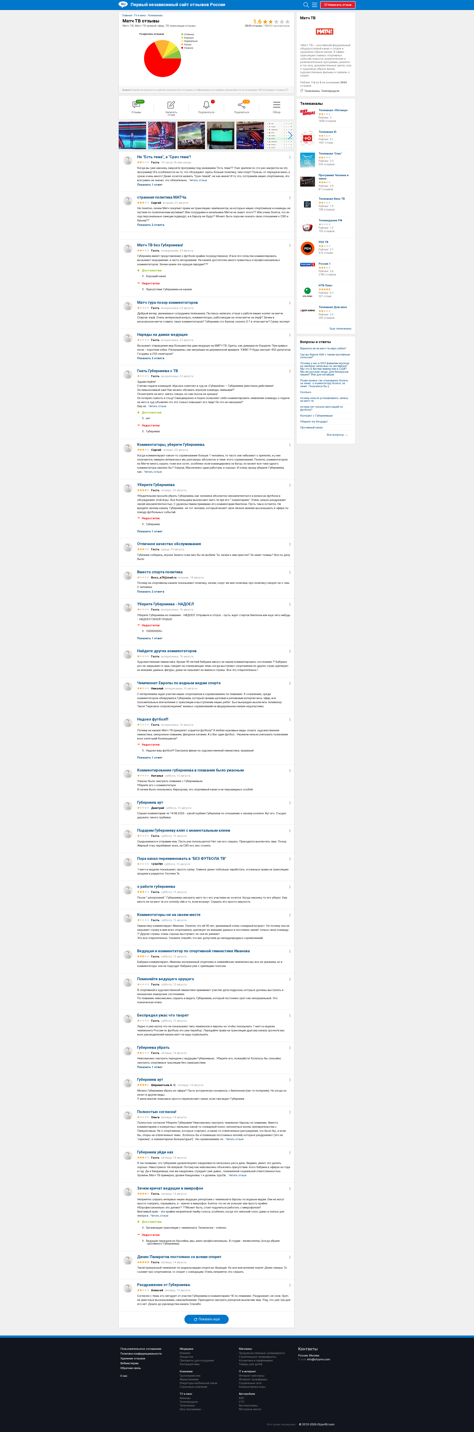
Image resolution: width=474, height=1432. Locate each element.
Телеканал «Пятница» (333, 110)
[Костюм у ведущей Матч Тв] (162, 135)
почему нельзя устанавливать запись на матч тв (324, 399)
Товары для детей (250, 1364)
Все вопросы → (337, 434)
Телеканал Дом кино (333, 307)
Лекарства (186, 1356)
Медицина (186, 1348)
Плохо (187, 44)
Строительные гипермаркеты (257, 1356)
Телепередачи (330, 91)
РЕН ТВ (323, 242)
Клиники (185, 1353)
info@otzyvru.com (318, 1359)
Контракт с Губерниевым (316, 415)
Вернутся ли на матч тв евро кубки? (323, 348)
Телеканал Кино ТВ (332, 198)
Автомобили (247, 1394)
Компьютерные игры (252, 1386)
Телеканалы (312, 91)
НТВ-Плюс (325, 285)
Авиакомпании (189, 1379)
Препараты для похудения (197, 1360)
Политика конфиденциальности (141, 1353)
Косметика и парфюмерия (256, 1360)
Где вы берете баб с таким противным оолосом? (325, 356)
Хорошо (189, 37)
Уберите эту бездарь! (314, 421)
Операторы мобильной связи (198, 1383)
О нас (123, 1376)
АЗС (241, 1398)
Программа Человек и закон (334, 177)
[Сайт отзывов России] (124, 4)
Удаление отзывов (132, 1358)
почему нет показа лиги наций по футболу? (321, 408)
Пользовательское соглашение (140, 1348)
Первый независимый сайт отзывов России (178, 4)
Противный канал (311, 427)
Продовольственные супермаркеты (262, 1353)
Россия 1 (325, 263)
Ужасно (188, 47)
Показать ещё (209, 1319)
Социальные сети (250, 1383)
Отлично (189, 34)
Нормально (191, 40)
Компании (186, 1371)
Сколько (305, 392)
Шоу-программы (190, 1409)
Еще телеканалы (341, 328)
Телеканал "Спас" (330, 153)
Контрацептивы (190, 1364)
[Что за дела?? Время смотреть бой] (250, 135)
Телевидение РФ (330, 220)
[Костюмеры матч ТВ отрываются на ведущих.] (132, 135)
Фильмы (185, 1398)
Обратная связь (130, 1368)
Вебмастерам (129, 1363)
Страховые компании (193, 1386)
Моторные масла (250, 1409)
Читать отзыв (198, 180)
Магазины (245, 1348)
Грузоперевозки (190, 1375)
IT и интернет (247, 1371)
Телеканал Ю (327, 132)
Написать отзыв (339, 4)
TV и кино (186, 1394)
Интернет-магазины (251, 1375)
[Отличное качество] (279, 135)
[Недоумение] (221, 135)
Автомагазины (248, 1405)
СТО (241, 1401)
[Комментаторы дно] (191, 135)
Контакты (308, 1348)
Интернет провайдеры (253, 1379)
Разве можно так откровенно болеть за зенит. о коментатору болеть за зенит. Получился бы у (324, 383)
